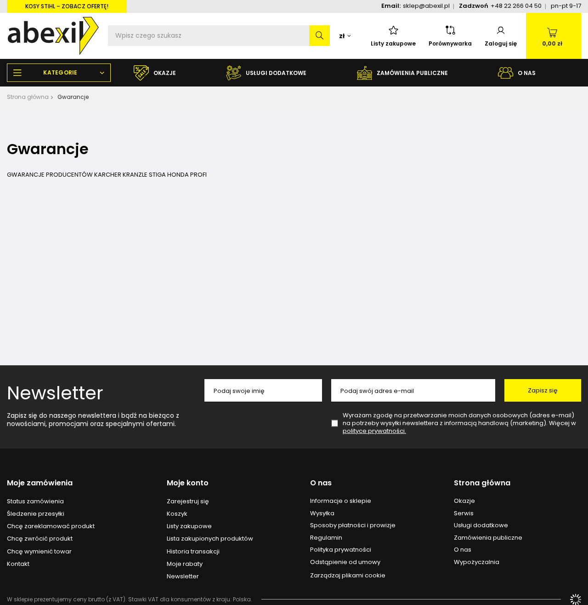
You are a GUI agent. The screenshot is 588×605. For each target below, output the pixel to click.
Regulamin (326, 538)
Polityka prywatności (340, 549)
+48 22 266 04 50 (516, 5)
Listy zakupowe (393, 43)
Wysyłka (322, 513)
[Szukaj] (319, 35)
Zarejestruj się (188, 501)
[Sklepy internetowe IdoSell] (575, 599)
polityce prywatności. (374, 430)
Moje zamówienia (40, 483)
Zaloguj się (501, 43)
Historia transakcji (193, 551)
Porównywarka (450, 43)
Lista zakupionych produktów (210, 538)
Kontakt (18, 564)
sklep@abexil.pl (426, 5)
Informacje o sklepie (340, 501)
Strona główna (28, 97)
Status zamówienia (35, 501)
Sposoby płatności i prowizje (353, 525)
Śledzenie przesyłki (35, 514)
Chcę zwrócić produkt (40, 538)
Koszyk (177, 514)
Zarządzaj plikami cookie (347, 575)
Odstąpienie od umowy (345, 562)
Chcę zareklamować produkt (51, 526)
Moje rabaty (185, 564)
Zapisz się (543, 390)
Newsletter (55, 393)
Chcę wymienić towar (39, 551)
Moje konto (188, 483)
